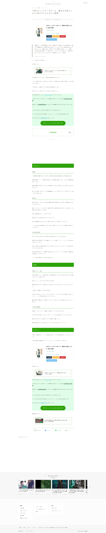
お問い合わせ (21, 531)
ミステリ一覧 (39, 506)
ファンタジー (34, 527)
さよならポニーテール (56, 510)
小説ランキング (23, 510)
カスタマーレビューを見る (52, 33)
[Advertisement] (53, 150)
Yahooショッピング (52, 39)
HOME (20, 527)
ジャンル (28, 527)
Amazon (56, 36)
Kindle (49, 36)
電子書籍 (22, 515)
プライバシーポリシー (30, 531)
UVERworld (54, 508)
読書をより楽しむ (24, 518)
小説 (24, 527)
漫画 (37, 511)
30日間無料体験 (43, 118)
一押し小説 (22, 513)
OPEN (70, 132)
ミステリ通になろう (40, 509)
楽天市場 (62, 36)
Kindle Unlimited (48, 94)
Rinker (52, 30)
